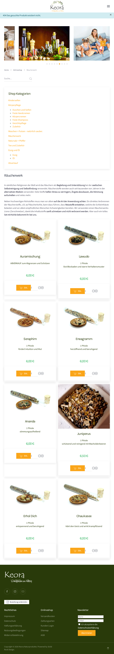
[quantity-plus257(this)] (42, 456)
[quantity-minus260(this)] (93, 551)
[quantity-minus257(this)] (39, 456)
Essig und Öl (14, 150)
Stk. (25, 287)
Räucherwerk (14, 136)
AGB (43, 635)
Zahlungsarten (47, 621)
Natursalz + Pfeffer (16, 140)
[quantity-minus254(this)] (93, 373)
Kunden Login (47, 625)
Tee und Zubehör (16, 145)
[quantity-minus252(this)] (93, 291)
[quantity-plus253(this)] (42, 373)
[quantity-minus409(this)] (93, 468)
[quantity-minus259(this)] (39, 551)
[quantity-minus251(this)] (39, 288)
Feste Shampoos (20, 119)
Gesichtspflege (19, 123)
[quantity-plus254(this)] (96, 373)
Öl (14, 158)
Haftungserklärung (13, 625)
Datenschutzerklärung (88, 627)
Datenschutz (10, 621)
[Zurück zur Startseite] (57, 6)
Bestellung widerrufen (18, 602)
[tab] (47, 63)
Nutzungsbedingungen (15, 630)
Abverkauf (13, 163)
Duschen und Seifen (22, 109)
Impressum (9, 616)
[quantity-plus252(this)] (96, 291)
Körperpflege (14, 105)
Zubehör (17, 126)
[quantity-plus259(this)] (42, 551)
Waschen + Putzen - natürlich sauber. (25, 131)
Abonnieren (86, 633)
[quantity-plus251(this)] (42, 288)
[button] (108, 6)
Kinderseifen (14, 100)
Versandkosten (48, 616)
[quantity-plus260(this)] (96, 551)
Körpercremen (19, 116)
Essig (15, 155)
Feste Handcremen (21, 113)
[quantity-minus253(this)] (39, 373)
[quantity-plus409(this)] (96, 468)
